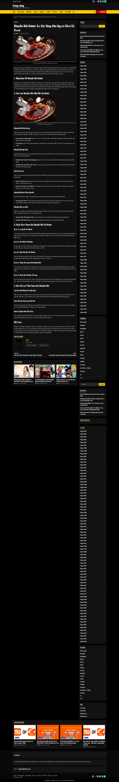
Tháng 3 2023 (83, 191)
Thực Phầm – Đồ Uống (85, 368)
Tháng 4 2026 (83, 72)
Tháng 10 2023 (83, 168)
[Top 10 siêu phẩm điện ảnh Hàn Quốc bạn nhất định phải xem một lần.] (45, 371)
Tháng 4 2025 (83, 112)
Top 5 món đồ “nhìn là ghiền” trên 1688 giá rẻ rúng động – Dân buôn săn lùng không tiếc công (91, 50)
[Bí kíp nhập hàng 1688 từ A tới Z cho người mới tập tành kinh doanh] (71, 732)
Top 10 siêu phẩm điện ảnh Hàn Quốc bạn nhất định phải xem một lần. (44, 380)
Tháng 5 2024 (83, 145)
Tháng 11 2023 (83, 164)
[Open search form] (94, 11)
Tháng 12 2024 (83, 125)
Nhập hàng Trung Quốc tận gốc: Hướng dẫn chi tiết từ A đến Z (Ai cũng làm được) (92, 41)
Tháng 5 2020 (83, 283)
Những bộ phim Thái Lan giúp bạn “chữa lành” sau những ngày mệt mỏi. (23, 380)
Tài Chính (82, 361)
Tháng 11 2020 (83, 263)
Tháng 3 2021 (83, 250)
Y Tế (73, 12)
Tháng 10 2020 (83, 266)
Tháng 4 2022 (83, 220)
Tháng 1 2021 (83, 256)
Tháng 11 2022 (83, 204)
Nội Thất (48, 12)
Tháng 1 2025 (83, 122)
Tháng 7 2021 (83, 243)
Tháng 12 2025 (83, 85)
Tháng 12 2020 (83, 260)
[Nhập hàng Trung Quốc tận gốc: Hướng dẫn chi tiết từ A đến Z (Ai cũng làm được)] (48, 732)
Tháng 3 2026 (83, 75)
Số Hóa (61, 12)
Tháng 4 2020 (83, 286)
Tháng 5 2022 (83, 217)
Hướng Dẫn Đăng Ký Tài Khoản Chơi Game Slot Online (62, 354)
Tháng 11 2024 (83, 128)
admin (16, 33)
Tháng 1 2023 (83, 197)
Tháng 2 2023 (83, 194)
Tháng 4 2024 (83, 148)
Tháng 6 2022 (83, 214)
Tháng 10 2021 (83, 240)
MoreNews (64, 780)
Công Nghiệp (83, 328)
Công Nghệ (29, 12)
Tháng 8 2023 (83, 174)
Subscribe (102, 12)
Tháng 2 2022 (83, 227)
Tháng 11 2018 (83, 302)
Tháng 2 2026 (83, 79)
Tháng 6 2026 (83, 66)
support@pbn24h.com (24, 769)
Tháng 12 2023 (83, 161)
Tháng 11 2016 (83, 309)
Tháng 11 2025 (83, 89)
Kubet (15, 68)
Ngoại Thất (82, 348)
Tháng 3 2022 (83, 223)
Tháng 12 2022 (83, 200)
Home (14, 12)
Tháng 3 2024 (83, 151)
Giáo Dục (41, 12)
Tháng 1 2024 (83, 158)
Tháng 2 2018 (83, 306)
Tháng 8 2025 (83, 98)
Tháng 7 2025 (83, 102)
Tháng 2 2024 (83, 154)
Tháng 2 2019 (83, 299)
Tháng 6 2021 (83, 246)
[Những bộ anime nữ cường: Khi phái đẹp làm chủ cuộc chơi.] (66, 371)
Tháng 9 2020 (83, 269)
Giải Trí (15, 22)
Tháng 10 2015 (83, 312)
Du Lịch (35, 12)
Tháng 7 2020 (83, 276)
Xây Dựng (82, 371)
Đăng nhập (82, 708)
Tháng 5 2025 (83, 108)
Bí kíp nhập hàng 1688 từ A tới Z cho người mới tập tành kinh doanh (69, 742)
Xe (80, 374)
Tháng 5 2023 (83, 184)
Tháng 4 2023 (83, 187)
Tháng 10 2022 (83, 207)
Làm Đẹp (82, 345)
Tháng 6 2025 (83, 105)
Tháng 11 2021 (83, 237)
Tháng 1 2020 (83, 296)
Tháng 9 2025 (83, 95)
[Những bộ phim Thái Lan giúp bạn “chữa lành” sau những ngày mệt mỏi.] (24, 371)
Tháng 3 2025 (83, 115)
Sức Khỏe (82, 358)
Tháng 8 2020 (83, 273)
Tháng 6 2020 (83, 279)
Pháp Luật (54, 12)
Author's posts (44, 345)
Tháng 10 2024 (83, 131)
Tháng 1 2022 (83, 230)
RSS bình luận (83, 713)
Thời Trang (68, 12)
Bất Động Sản (20, 12)
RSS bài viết (83, 711)
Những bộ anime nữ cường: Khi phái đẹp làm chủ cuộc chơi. (65, 380)
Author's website (31, 345)
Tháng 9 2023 (83, 171)
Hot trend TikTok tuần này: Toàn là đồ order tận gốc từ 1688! (23, 742)
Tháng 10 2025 (83, 92)
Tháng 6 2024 (83, 141)
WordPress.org (83, 716)
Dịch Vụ (82, 332)
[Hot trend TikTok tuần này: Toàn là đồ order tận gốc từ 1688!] (25, 732)
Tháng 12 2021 (83, 233)
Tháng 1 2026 (83, 82)
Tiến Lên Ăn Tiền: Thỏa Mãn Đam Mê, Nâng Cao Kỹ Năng (28, 354)
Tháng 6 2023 (83, 181)
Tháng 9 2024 (83, 135)
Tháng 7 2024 (83, 138)
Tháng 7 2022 (83, 210)
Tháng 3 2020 (83, 289)
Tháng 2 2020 (83, 292)
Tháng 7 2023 (83, 177)
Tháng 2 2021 (83, 253)
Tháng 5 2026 (83, 69)
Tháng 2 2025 (83, 118)
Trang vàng (18, 5)
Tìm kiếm (82, 22)
